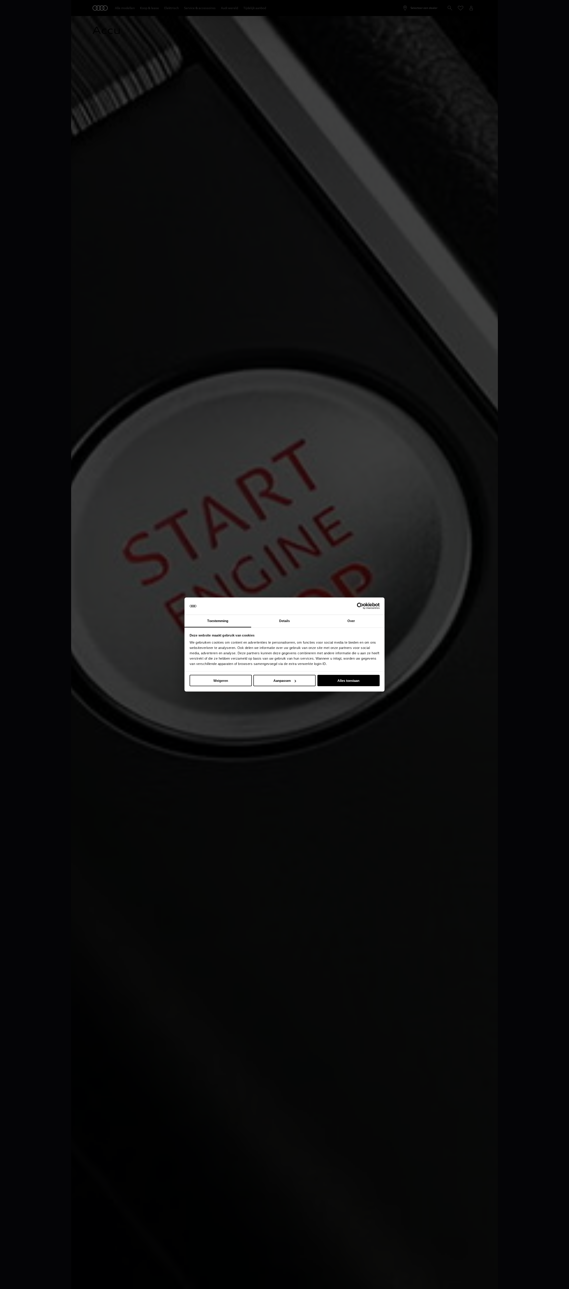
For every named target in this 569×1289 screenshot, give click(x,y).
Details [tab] (284, 620)
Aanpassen (282, 681)
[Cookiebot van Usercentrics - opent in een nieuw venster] (360, 606)
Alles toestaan (348, 681)
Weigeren (220, 681)
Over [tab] (351, 620)
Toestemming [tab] (217, 620)
